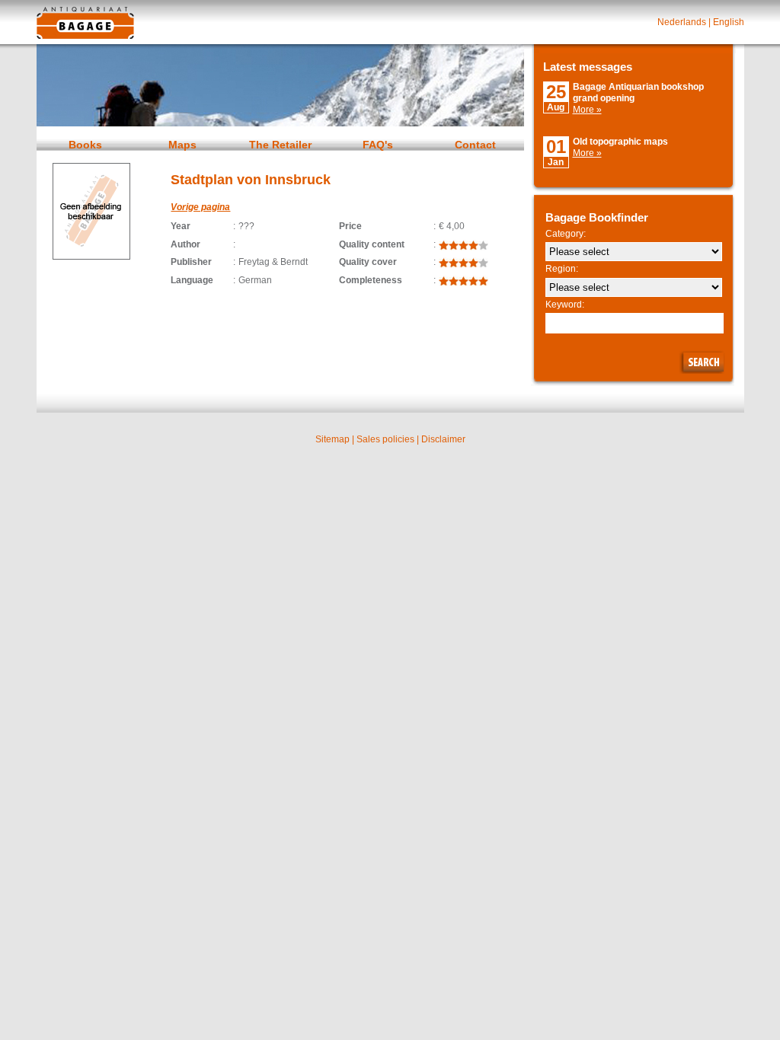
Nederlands (681, 22)
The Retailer (280, 145)
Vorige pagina (200, 207)
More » (587, 109)
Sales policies (385, 439)
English (728, 22)
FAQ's (378, 145)
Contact (475, 145)
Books (85, 145)
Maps (182, 145)
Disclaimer (443, 439)
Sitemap (332, 439)
